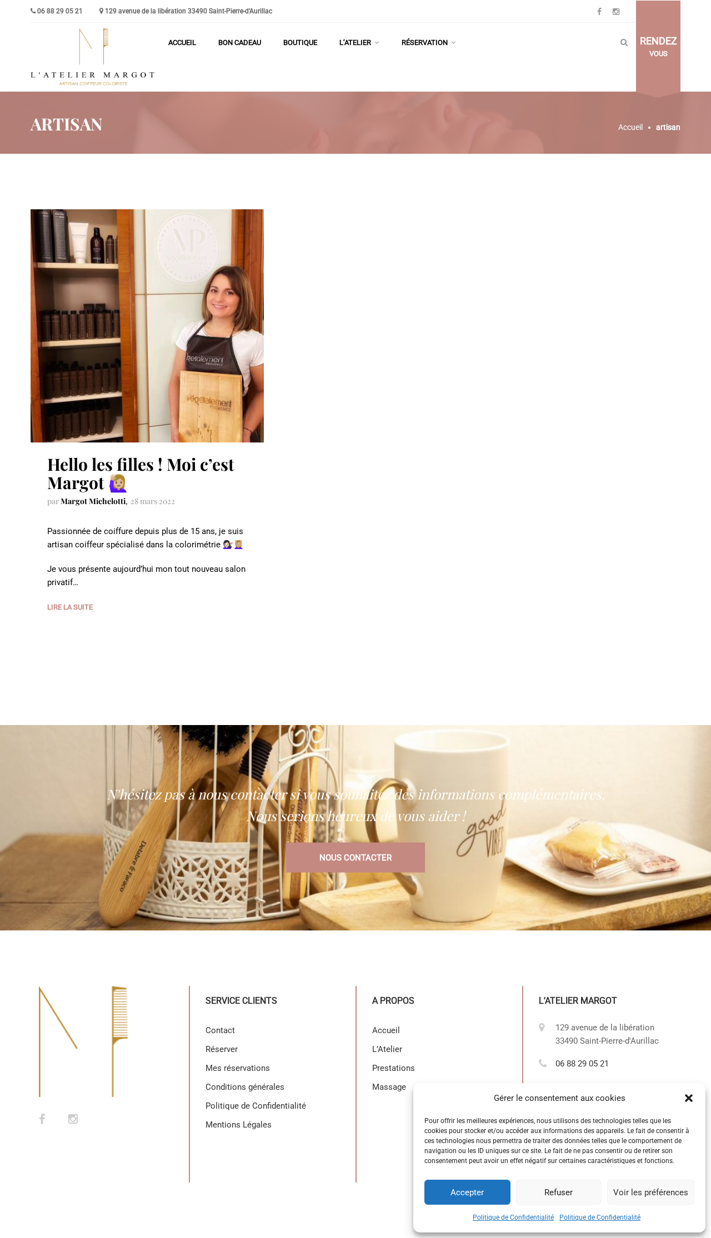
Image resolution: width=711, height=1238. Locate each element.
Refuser (558, 1192)
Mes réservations (238, 1068)
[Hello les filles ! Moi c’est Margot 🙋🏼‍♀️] (147, 325)
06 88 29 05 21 (60, 11)
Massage (389, 1087)
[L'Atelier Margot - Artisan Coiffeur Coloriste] (94, 57)
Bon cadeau (239, 42)
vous (658, 47)
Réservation (425, 42)
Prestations (393, 1068)
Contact (220, 1030)
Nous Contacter (355, 858)
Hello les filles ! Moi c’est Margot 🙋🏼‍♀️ (140, 473)
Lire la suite (70, 607)
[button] (688, 1098)
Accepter (467, 1192)
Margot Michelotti (93, 501)
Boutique (300, 42)
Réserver (222, 1049)
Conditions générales (245, 1087)
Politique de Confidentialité (513, 1217)
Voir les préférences (650, 1192)
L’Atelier (355, 42)
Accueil (182, 42)
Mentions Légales (240, 1125)
